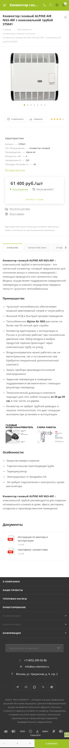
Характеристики (37, 247)
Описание (12, 247)
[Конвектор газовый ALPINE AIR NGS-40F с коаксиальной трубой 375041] (34, 77)
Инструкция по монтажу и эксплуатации (33, 538)
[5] (62, 119)
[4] (60, 119)
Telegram (17, 687)
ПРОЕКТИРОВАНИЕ (14, 607)
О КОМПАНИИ (11, 581)
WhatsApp (51, 687)
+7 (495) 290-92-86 (35, 660)
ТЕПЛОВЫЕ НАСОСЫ (15, 598)
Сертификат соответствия (33, 549)
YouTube (26, 687)
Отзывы (60, 247)
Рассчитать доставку (20, 208)
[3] (57, 119)
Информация (12, 633)
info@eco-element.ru (37, 666)
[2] (54, 119)
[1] (51, 119)
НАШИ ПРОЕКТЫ (13, 590)
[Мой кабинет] (56, 5)
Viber (43, 687)
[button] (24, 105)
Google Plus (34, 687)
